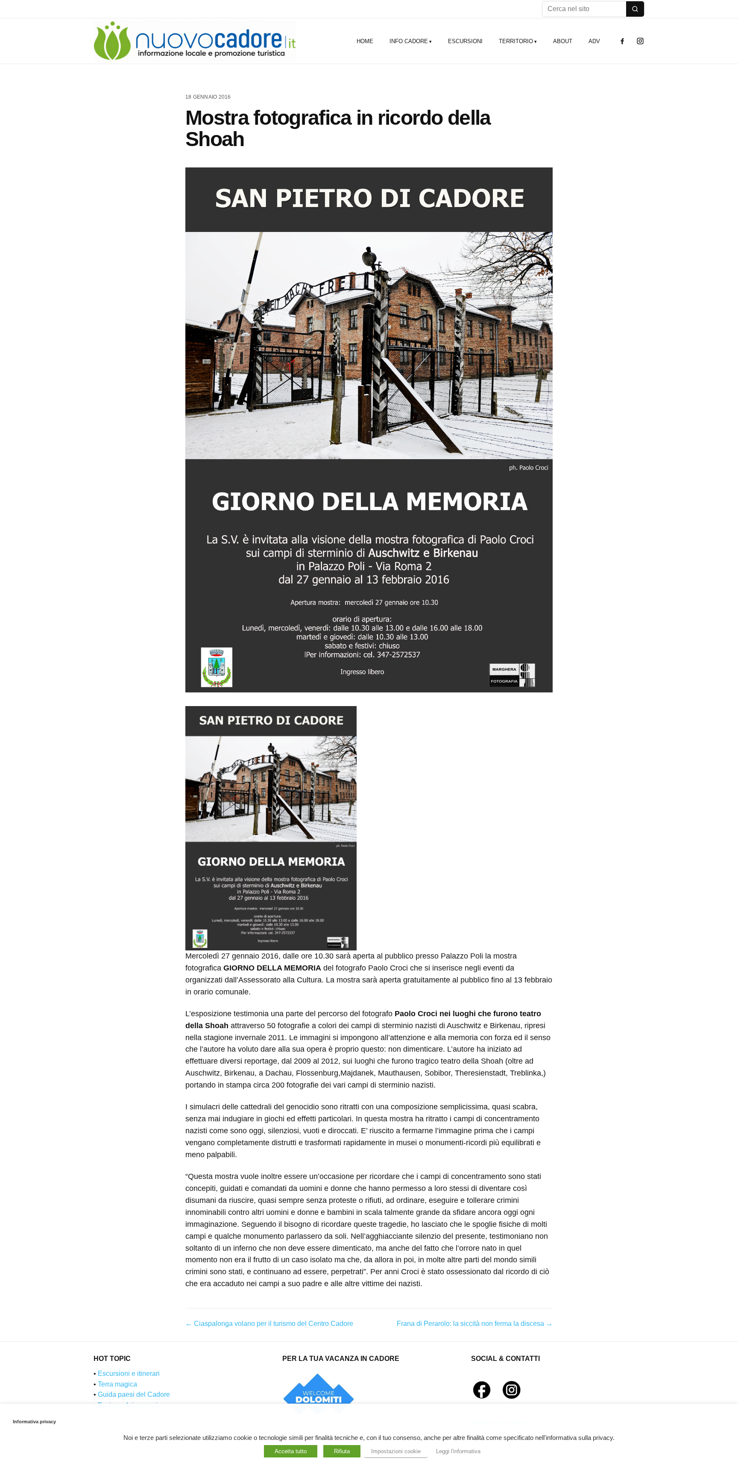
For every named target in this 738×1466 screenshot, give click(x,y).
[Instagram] (640, 41)
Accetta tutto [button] (291, 1451)
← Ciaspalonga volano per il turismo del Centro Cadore (269, 1323)
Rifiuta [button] (342, 1451)
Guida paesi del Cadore (134, 1394)
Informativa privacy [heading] (34, 1421)
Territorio (516, 41)
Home (365, 41)
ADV (594, 41)
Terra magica (117, 1384)
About (562, 41)
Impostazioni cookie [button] (396, 1451)
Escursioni (465, 41)
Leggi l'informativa (458, 1451)
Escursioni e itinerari (129, 1373)
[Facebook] (622, 41)
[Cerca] (635, 9)
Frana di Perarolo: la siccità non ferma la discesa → (475, 1323)
